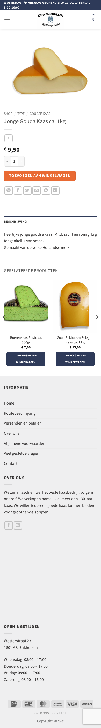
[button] (7, 19)
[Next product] (8, 138)
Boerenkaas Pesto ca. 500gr (26, 340)
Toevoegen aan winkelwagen (40, 175)
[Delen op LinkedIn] (55, 190)
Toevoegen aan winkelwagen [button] (26, 359)
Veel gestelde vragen (21, 453)
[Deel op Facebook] (18, 190)
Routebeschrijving (19, 413)
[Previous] (4, 327)
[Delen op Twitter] (27, 190)
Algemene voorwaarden (24, 443)
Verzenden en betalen (23, 423)
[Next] (97, 327)
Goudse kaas (40, 113)
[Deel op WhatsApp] (8, 190)
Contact (10, 463)
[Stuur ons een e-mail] (18, 525)
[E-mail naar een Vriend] (36, 190)
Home (9, 403)
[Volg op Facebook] (8, 525)
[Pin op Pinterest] (46, 190)
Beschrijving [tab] (15, 222)
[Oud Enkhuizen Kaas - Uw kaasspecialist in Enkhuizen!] (50, 19)
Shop (8, 113)
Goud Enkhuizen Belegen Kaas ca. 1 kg (75, 340)
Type (21, 113)
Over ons (11, 433)
